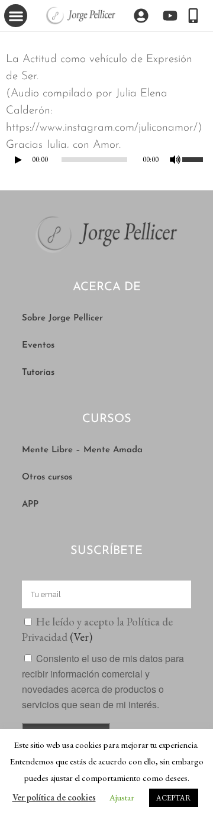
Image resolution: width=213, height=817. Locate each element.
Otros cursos (47, 477)
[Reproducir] (18, 160)
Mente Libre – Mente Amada (82, 450)
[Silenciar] (175, 159)
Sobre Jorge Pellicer (62, 318)
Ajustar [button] (121, 797)
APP (30, 504)
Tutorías (38, 372)
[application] (106, 162)
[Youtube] (170, 15)
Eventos (38, 345)
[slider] (194, 158)
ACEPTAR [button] (173, 798)
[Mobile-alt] (193, 15)
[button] (15, 15)
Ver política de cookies (54, 797)
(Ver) (81, 637)
